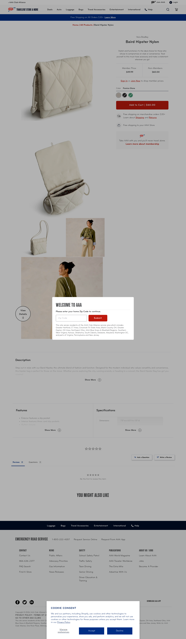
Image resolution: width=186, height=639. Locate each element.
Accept (91, 631)
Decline (119, 631)
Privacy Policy (63, 622)
